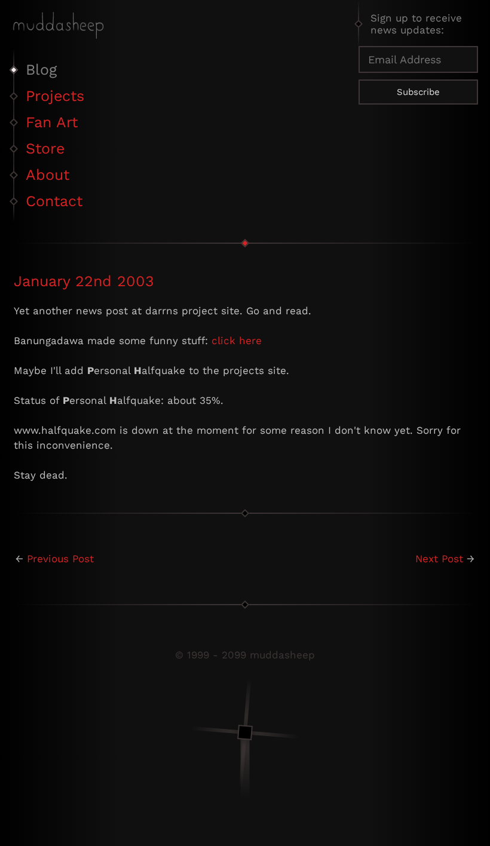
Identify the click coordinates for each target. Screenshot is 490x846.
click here (237, 341)
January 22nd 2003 (84, 281)
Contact (54, 201)
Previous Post (60, 559)
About (47, 174)
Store (45, 148)
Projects (55, 96)
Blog (41, 69)
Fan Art (52, 122)
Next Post (439, 559)
